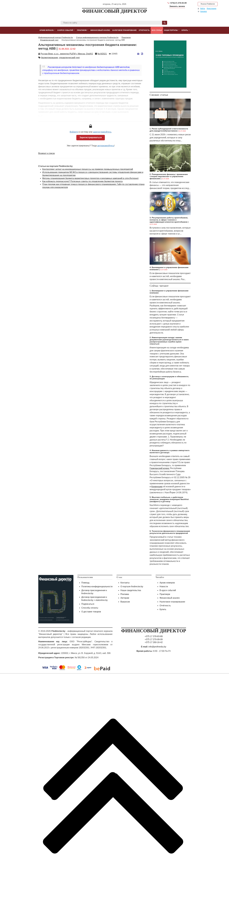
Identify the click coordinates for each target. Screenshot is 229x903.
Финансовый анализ (170, 598)
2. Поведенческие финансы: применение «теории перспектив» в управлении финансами (169, 176)
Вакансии (125, 602)
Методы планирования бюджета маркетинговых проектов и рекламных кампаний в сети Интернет (90, 178)
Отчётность (165, 605)
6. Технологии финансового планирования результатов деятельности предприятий (170, 532)
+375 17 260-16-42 (154, 642)
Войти (202, 8)
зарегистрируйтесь (102, 132)
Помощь (85, 583)
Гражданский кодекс (159, 468)
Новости (164, 586)
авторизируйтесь (105, 146)
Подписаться (87, 604)
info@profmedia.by (157, 647)
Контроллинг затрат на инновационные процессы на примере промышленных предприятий (87, 169)
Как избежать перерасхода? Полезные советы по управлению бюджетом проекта (82, 181)
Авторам (124, 598)
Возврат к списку (46, 153)
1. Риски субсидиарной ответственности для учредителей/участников (169, 130)
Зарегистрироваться (91, 137)
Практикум (165, 594)
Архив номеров (167, 583)
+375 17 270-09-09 (154, 639)
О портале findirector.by (131, 586)
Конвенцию (156, 486)
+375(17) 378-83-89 (178, 3)
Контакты (125, 583)
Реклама (124, 594)
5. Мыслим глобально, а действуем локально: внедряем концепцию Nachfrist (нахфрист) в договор (169, 499)
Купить (163, 609)
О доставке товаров (91, 612)
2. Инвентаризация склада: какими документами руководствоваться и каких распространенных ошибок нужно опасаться (169, 340)
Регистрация (211, 8)
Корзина (203, 11)
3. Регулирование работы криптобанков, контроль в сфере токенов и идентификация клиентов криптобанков (169, 220)
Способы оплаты (89, 608)
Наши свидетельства (130, 590)
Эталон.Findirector (207, 4)
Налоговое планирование (172, 602)
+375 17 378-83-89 (154, 636)
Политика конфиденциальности (97, 586)
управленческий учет (69, 57)
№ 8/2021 (102, 54)
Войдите (74, 132)
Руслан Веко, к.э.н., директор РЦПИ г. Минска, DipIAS (67, 54)
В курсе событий (168, 590)
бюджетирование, (50, 57)
